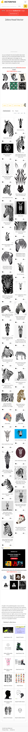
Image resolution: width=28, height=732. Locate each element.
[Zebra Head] (21, 207)
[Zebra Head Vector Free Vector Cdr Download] (21, 178)
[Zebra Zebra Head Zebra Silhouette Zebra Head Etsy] (21, 496)
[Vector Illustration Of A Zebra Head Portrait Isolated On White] (21, 308)
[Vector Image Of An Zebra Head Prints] (21, 286)
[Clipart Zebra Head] (7, 127)
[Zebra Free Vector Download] (7, 212)
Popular (16, 111)
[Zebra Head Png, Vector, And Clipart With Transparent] (7, 168)
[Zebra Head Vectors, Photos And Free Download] (21, 396)
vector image (17, 105)
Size (13, 111)
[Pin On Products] (21, 267)
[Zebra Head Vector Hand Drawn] (7, 485)
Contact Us (12, 730)
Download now (13, 13)
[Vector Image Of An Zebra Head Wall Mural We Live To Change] (7, 308)
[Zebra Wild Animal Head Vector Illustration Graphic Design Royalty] (21, 519)
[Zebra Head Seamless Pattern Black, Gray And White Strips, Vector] (21, 473)
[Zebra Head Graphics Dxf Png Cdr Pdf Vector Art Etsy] (7, 352)
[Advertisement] (14, 37)
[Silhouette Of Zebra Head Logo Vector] (7, 236)
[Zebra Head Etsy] (21, 123)
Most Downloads (6, 111)
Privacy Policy (5, 730)
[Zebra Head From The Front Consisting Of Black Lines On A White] (7, 459)
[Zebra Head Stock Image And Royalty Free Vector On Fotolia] (7, 529)
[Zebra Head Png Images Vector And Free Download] (21, 354)
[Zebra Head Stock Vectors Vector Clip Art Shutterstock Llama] (7, 376)
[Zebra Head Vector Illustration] (7, 148)
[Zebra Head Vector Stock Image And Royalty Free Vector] (7, 329)
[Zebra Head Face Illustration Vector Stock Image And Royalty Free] (21, 331)
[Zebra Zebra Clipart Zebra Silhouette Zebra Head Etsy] (7, 506)
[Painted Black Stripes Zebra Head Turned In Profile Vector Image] (7, 258)
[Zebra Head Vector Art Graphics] (21, 376)
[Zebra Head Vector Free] (7, 190)
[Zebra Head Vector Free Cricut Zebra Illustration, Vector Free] (21, 144)
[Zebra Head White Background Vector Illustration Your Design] (7, 397)
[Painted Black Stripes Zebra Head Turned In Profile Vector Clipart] (21, 245)
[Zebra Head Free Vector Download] (21, 226)
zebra (4, 105)
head (10, 105)
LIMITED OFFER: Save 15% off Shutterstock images (14, 570)
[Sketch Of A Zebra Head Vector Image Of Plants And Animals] (7, 284)
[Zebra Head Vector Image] (21, 434)
